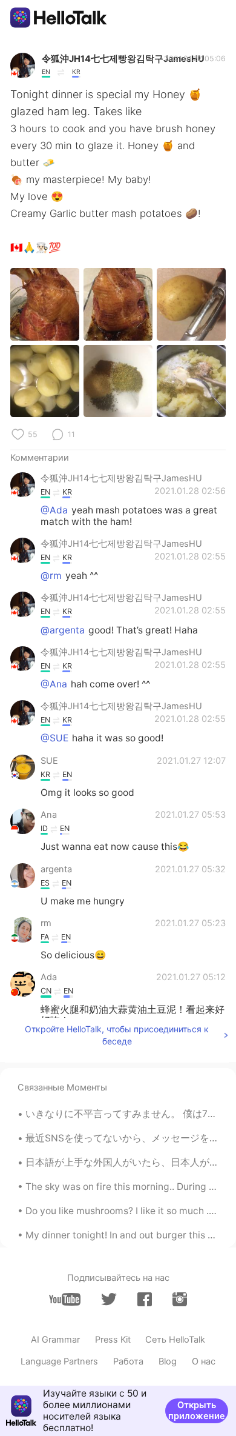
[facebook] (144, 1299)
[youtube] (64, 1299)
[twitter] (109, 1299)
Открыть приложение (196, 1410)
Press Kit (113, 1339)
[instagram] (179, 1299)
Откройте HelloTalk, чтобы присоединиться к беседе (117, 1035)
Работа (128, 1361)
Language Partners (59, 1361)
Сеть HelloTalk (175, 1339)
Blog (168, 1361)
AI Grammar (55, 1339)
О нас (203, 1361)
